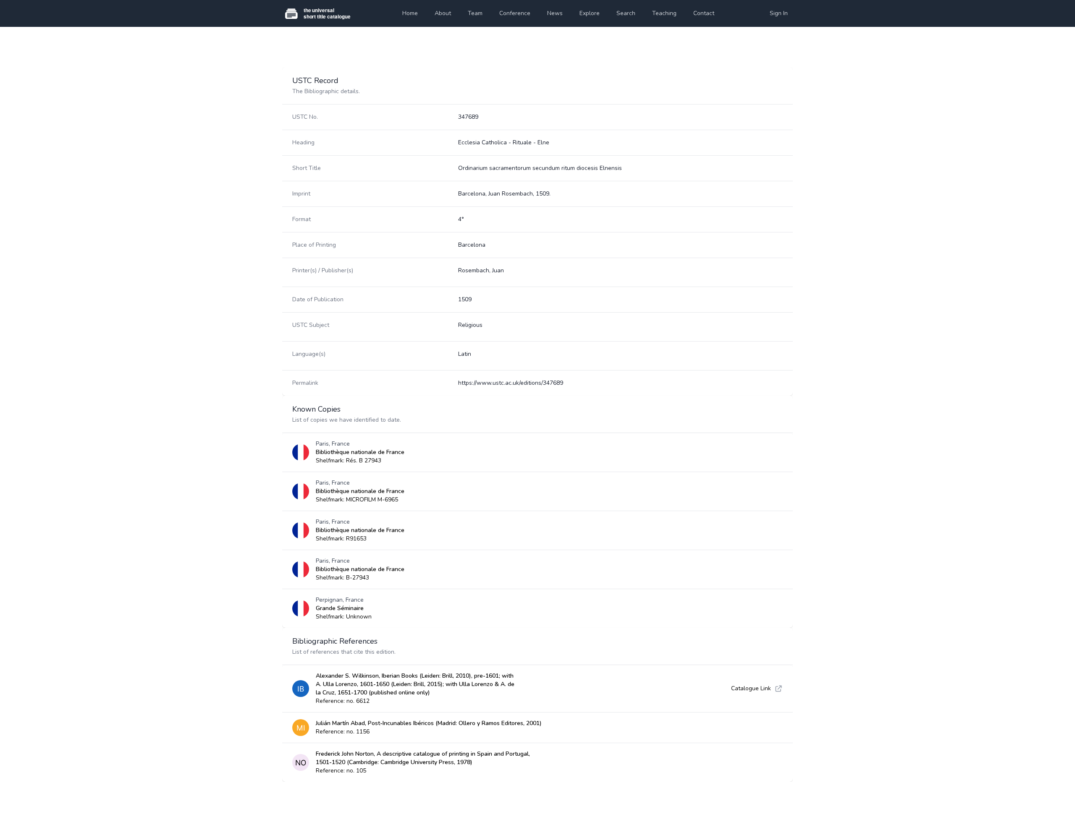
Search (625, 13)
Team (475, 13)
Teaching (664, 13)
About (443, 13)
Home (410, 13)
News (555, 13)
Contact (703, 13)
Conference (514, 13)
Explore (589, 13)
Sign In (779, 13)
